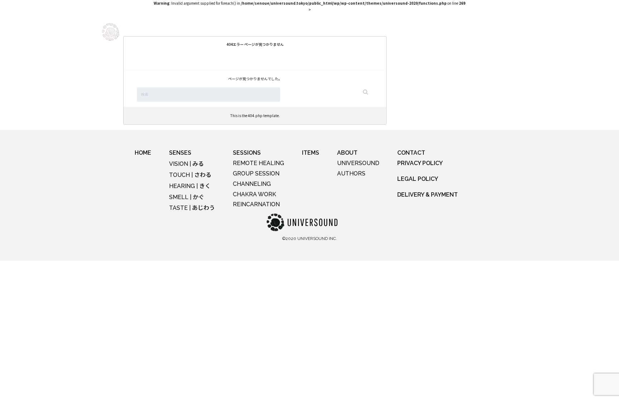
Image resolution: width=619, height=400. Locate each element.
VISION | (186, 163)
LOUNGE (305, 31)
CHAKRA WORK (254, 194)
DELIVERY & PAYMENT (427, 194)
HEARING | (190, 186)
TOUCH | (190, 175)
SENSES (206, 31)
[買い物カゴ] (434, 34)
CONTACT (411, 152)
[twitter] (512, 31)
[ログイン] (452, 34)
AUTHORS (351, 173)
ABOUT (362, 31)
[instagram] (479, 32)
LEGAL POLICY (417, 178)
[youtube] (496, 32)
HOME (143, 152)
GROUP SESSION (256, 173)
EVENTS (237, 31)
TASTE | (192, 207)
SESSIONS (271, 31)
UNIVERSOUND (358, 163)
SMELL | (186, 197)
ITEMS (335, 31)
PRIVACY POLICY (420, 163)
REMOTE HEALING (258, 163)
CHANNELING (252, 183)
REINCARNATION (256, 204)
